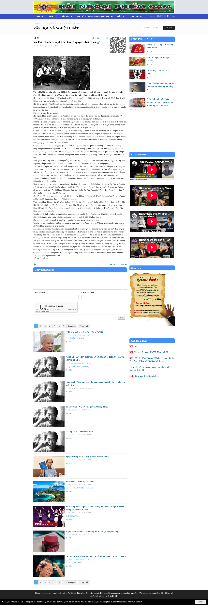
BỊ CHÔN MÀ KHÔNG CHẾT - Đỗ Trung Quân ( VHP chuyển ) (96, 556)
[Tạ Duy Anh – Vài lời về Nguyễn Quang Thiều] (49, 416)
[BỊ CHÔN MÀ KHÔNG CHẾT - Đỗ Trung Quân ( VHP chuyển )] (49, 566)
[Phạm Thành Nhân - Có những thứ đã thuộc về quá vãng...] (49, 541)
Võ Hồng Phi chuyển (74, 563)
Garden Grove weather (152, 150)
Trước (97, 38)
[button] (65, 16)
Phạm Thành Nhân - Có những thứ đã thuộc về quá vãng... (93, 531)
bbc (136, 346)
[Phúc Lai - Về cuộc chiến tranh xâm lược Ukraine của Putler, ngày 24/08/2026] (137, 102)
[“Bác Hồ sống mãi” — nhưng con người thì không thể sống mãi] (137, 87)
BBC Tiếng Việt (72, 516)
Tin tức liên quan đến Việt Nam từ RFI (151, 352)
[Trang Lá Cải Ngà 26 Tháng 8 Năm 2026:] (137, 48)
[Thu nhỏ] (34, 38)
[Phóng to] (38, 38)
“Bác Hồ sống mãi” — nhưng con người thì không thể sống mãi (160, 86)
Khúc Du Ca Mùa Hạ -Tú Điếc (80, 481)
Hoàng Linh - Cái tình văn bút (79, 432)
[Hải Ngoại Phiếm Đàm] (104, 7)
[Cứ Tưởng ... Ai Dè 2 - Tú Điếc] (137, 74)
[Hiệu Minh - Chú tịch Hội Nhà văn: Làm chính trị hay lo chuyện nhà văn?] (49, 391)
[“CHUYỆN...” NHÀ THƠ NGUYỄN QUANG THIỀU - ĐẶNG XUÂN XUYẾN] (49, 366)
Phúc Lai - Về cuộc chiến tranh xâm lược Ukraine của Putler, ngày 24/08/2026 (160, 102)
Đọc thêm (69, 342)
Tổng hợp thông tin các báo (146, 376)
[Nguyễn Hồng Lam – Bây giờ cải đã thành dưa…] (49, 466)
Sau (103, 38)
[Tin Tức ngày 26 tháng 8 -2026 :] (137, 61)
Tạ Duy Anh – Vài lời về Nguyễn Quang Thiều (87, 407)
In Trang (34, 264)
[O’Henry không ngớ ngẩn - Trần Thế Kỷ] (49, 341)
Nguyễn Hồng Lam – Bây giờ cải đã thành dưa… (88, 456)
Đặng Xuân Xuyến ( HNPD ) (77, 366)
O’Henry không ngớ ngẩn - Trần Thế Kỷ (84, 332)
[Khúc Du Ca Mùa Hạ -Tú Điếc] (49, 491)
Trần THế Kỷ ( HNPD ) (75, 338)
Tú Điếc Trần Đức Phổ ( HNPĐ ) (79, 488)
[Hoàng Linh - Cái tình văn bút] (49, 441)
